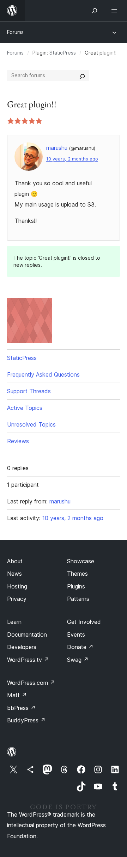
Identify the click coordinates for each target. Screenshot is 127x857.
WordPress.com (31, 682)
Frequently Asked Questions (43, 374)
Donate (80, 646)
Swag (78, 659)
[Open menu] (115, 10)
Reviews (18, 441)
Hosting (17, 586)
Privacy (16, 598)
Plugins (76, 586)
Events (76, 634)
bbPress (21, 707)
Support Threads (29, 391)
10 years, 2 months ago (72, 159)
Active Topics (24, 407)
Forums (15, 32)
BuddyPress (26, 720)
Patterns (78, 598)
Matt (17, 695)
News (14, 573)
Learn (14, 621)
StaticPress (62, 53)
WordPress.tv (28, 659)
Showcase (80, 561)
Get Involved (84, 621)
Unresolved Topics (31, 424)
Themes (77, 573)
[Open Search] (94, 10)
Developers (21, 646)
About (15, 561)
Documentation (27, 634)
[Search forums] (82, 75)
